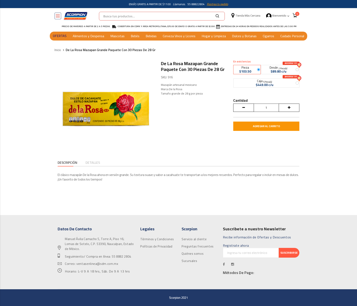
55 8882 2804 (121, 256)
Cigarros (268, 36)
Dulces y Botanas (244, 36)
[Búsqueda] (217, 16)
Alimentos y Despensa (88, 36)
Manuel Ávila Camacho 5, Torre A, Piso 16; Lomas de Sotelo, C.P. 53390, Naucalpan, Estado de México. (99, 244)
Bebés (135, 36)
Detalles (93, 163)
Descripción (67, 163)
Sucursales (189, 260)
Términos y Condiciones (157, 239)
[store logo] (75, 15)
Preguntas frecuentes (198, 246)
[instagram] (232, 264)
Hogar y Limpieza (214, 36)
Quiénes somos (192, 253)
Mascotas (117, 36)
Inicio (58, 50)
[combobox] (162, 16)
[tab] (67, 163)
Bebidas (151, 36)
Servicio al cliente (194, 239)
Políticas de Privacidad (156, 246)
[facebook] (224, 264)
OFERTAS (60, 36)
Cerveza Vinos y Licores (179, 36)
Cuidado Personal (292, 36)
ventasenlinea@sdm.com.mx (97, 263)
